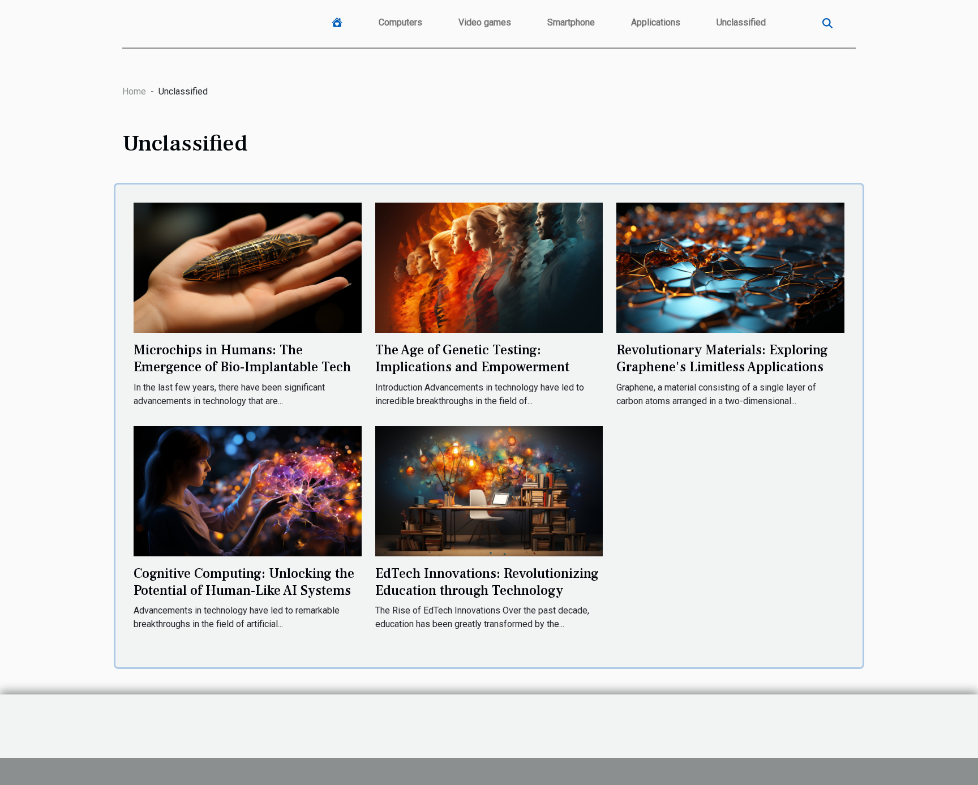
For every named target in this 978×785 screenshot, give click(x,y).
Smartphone (571, 22)
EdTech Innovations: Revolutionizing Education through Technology (487, 582)
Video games (484, 22)
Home (134, 91)
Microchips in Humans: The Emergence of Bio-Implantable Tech (242, 358)
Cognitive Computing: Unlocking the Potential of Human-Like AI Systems (244, 582)
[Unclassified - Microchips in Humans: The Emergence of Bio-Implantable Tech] (248, 266)
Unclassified (741, 22)
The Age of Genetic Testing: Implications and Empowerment (472, 358)
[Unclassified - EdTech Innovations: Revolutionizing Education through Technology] (489, 490)
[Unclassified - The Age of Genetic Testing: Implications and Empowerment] (489, 266)
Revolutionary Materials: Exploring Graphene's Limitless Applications (722, 358)
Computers (400, 22)
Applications (655, 22)
